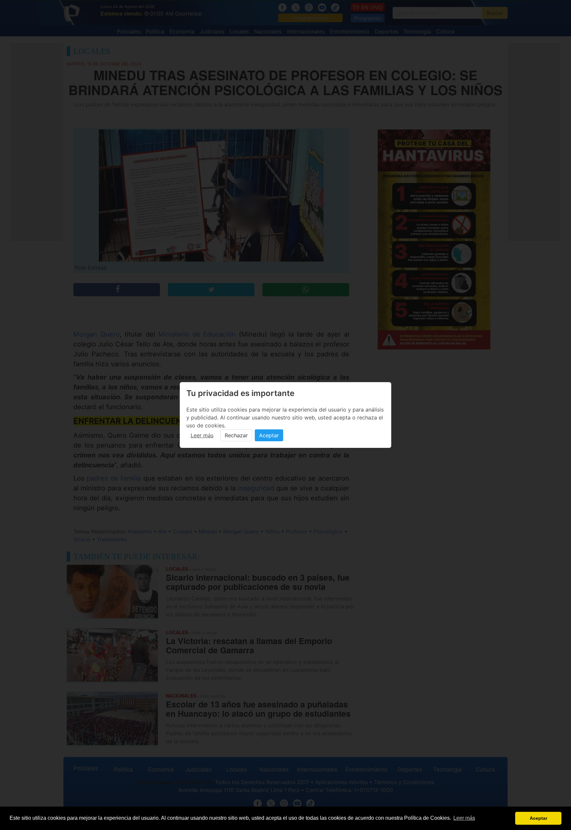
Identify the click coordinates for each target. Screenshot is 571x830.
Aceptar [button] (538, 818)
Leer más (202, 435)
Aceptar (269, 435)
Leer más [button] (464, 818)
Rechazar (236, 435)
